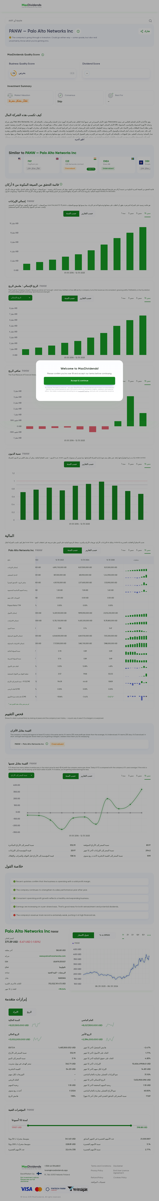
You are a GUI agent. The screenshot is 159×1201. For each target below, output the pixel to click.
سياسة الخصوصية (83, 391)
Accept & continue (79, 381)
